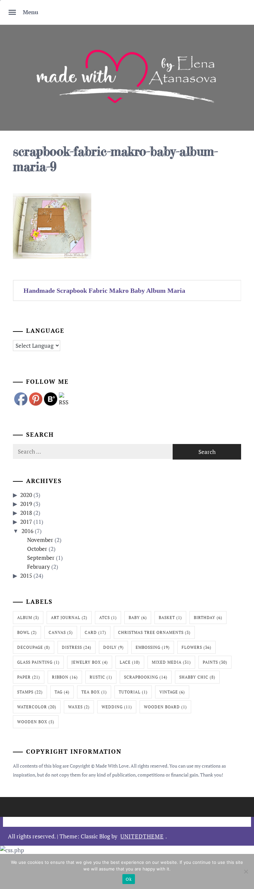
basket (170, 617)
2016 (27, 531)
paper (28, 677)
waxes (79, 706)
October (37, 549)
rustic (101, 677)
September (41, 557)
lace (130, 662)
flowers (196, 647)
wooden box (35, 721)
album (28, 617)
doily (113, 647)
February (38, 566)
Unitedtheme (142, 836)
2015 (26, 575)
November (40, 540)
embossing (153, 647)
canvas (61, 632)
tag (62, 691)
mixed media (171, 662)
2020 (26, 495)
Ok (129, 879)
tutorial (133, 691)
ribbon (65, 677)
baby (138, 617)
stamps (30, 691)
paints (215, 662)
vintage (172, 691)
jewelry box (89, 662)
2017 (26, 521)
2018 (26, 512)
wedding (117, 706)
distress (76, 647)
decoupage (33, 647)
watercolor (36, 706)
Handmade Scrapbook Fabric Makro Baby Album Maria (104, 290)
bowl (27, 632)
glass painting (38, 662)
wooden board (165, 706)
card (95, 632)
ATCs (108, 617)
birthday (208, 617)
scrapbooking (145, 677)
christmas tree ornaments (154, 632)
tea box (94, 691)
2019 (26, 504)
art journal (69, 617)
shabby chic (197, 677)
